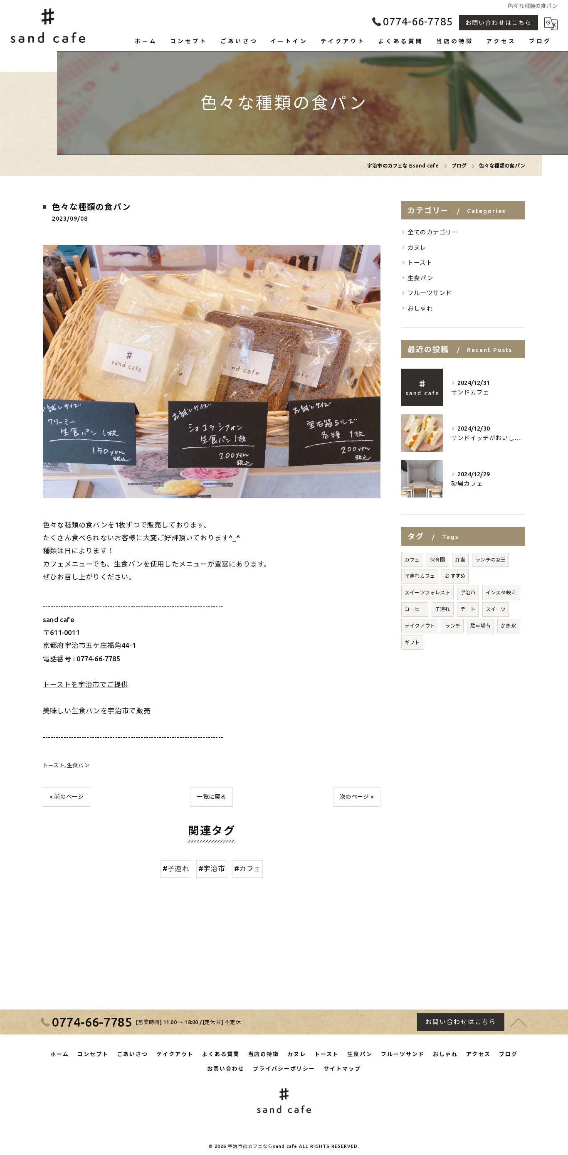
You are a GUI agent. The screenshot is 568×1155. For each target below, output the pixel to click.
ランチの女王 (490, 559)
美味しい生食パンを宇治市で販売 (97, 710)
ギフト (412, 642)
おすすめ (455, 576)
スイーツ (496, 609)
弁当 (460, 559)
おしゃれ (420, 308)
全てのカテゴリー (432, 232)
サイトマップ (342, 1068)
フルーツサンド (429, 292)
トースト (53, 765)
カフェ (412, 559)
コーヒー (415, 609)
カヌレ (417, 247)
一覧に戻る (211, 796)
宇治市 (468, 592)
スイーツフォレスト (427, 592)
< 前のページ (66, 796)
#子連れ (176, 868)
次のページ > (357, 796)
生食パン (78, 765)
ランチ (452, 625)
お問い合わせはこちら (498, 23)
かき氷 (508, 625)
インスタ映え (501, 592)
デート (468, 609)
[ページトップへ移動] (519, 1022)
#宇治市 (211, 868)
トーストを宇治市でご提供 (85, 684)
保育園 (437, 559)
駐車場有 (480, 625)
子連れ (442, 609)
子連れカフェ (420, 576)
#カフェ (247, 868)
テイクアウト (420, 625)
